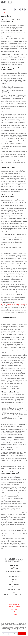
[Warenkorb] (25, 9)
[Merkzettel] (19, 9)
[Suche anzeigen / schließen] (15, 9)
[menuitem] (3, 9)
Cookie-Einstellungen (14, 604)
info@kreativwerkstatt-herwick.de (14, 571)
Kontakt (14, 587)
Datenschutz (14, 609)
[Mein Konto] (22, 9)
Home (14, 574)
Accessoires (14, 579)
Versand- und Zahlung (14, 589)
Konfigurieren (22, 634)
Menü (5, 9)
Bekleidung (14, 581)
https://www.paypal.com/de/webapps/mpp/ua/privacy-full (14, 304)
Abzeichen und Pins (14, 576)
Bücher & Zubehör (14, 584)
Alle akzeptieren (13, 634)
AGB (14, 592)
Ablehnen (5, 634)
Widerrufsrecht (14, 612)
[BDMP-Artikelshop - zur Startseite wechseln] (7, 3)
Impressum (14, 614)
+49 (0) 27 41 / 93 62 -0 (14, 568)
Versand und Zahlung (14, 606)
